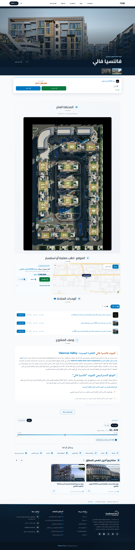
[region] (86, 278)
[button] (67, 184)
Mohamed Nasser (62, 545)
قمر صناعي (108, 267)
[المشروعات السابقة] (22, 460)
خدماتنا (84, 520)
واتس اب (53, 88)
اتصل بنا (84, 535)
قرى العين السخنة (57, 535)
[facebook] (117, 534)
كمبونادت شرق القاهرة (111, 502)
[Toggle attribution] (118, 292)
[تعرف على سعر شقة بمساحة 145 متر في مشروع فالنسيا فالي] (67, 323)
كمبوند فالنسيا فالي (105, 353)
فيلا (104, 306)
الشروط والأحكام (82, 531)
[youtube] (104, 534)
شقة (115, 306)
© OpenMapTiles (103, 292)
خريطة (115, 267)
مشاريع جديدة (82, 527)
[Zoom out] (55, 268)
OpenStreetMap (114, 292)
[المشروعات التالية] (17, 460)
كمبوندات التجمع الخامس (100, 502)
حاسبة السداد (22, 420)
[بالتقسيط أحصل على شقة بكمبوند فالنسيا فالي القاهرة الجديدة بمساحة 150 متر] (67, 331)
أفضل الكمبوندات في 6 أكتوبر (54, 527)
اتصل (27, 88)
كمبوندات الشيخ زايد (57, 524)
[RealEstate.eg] (122, 3)
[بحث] (21, 3)
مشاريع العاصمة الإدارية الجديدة (53, 520)
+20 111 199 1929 (30, 523)
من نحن (84, 516)
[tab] (117, 71)
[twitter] (113, 534)
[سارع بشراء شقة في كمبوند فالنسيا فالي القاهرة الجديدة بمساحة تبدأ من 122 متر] (67, 315)
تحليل (29, 420)
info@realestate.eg (30, 527)
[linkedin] (99, 534)
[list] (67, 453)
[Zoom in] (55, 265)
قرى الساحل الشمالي (56, 531)
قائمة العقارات (82, 524)
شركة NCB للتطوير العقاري (108, 81)
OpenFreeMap (97, 292)
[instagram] (108, 534)
